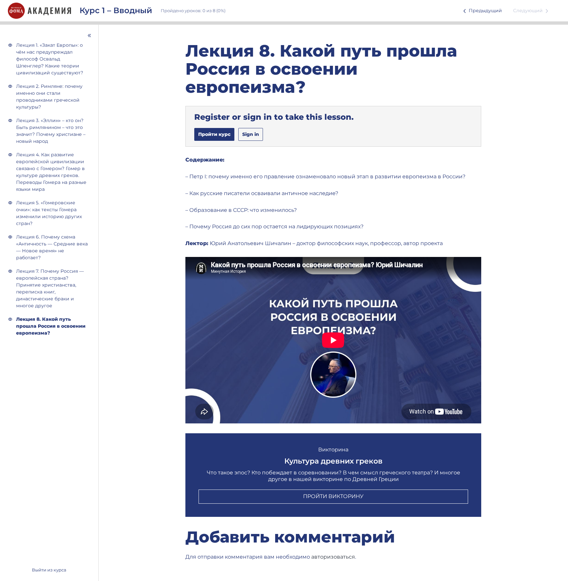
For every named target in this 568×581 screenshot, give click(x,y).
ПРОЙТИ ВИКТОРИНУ (333, 496)
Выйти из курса (49, 569)
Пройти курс (214, 134)
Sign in (250, 134)
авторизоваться (333, 557)
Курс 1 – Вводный (116, 10)
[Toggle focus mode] (50, 35)
